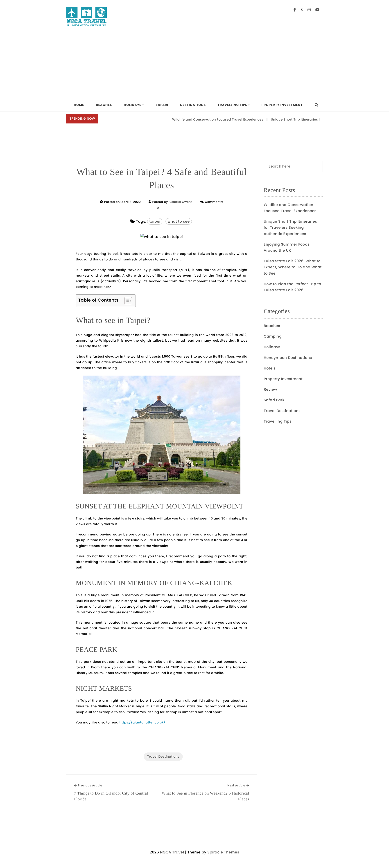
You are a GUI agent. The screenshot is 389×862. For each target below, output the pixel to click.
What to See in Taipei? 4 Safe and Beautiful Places (161, 178)
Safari (162, 105)
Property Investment (282, 105)
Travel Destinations (163, 756)
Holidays (133, 105)
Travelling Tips (232, 105)
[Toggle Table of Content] (126, 300)
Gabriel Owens (181, 202)
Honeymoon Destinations (288, 357)
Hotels (270, 368)
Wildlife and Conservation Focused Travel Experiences (202, 119)
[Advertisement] (194, 62)
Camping (273, 336)
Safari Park (274, 400)
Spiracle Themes (223, 852)
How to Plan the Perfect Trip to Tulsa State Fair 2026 (292, 287)
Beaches (104, 105)
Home (79, 105)
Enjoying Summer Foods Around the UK (287, 247)
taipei (154, 221)
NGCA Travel (172, 852)
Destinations (193, 105)
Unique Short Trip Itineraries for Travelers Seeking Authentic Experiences (316, 119)
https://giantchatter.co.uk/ (142, 722)
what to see (178, 221)
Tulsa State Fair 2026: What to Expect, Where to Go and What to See (293, 267)
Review (270, 389)
